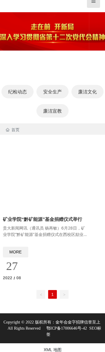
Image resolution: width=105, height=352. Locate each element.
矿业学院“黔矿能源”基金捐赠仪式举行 (42, 219)
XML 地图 (53, 349)
